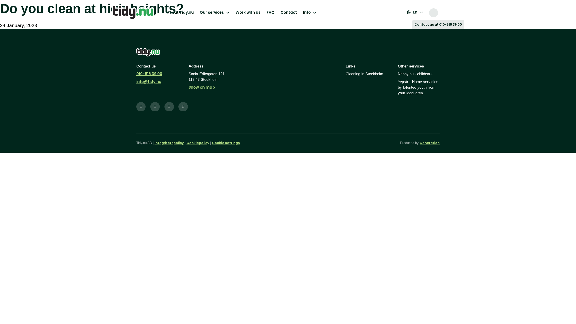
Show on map (202, 87)
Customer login (460, 13)
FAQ (270, 12)
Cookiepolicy (198, 143)
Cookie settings (226, 143)
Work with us (248, 12)
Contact (289, 12)
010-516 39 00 (149, 73)
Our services (212, 12)
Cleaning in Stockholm (364, 74)
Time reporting (433, 12)
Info (307, 12)
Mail (452, 13)
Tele (443, 13)
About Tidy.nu (180, 12)
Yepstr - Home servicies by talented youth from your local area (418, 87)
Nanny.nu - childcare (415, 74)
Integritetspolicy (169, 143)
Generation (430, 143)
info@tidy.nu (148, 81)
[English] (414, 12)
